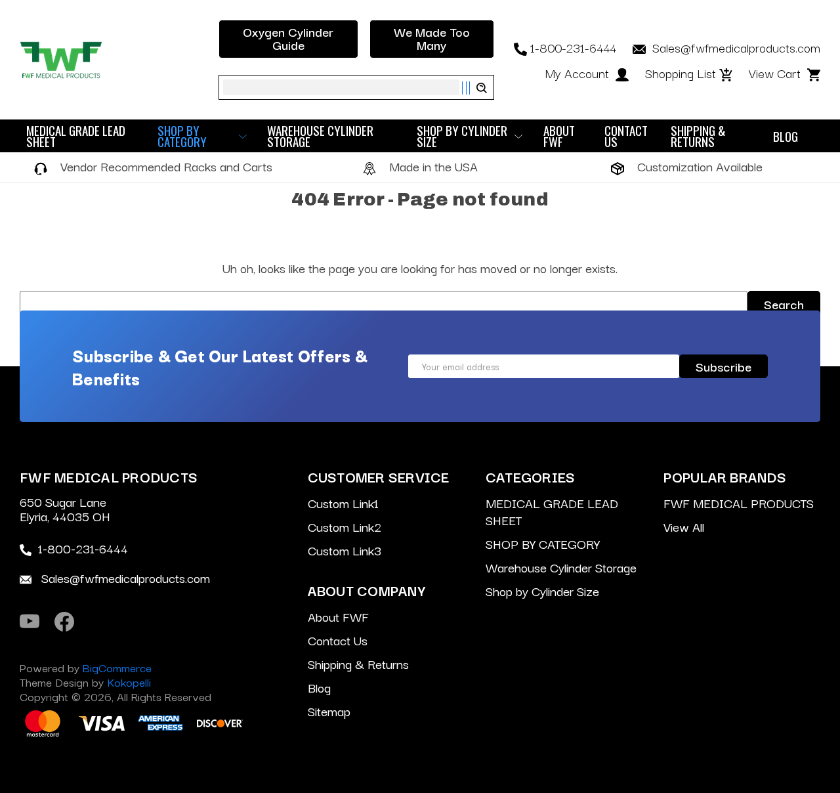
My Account (578, 73)
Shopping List (680, 73)
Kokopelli (129, 682)
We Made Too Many (432, 38)
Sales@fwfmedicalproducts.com (734, 47)
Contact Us (626, 136)
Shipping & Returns (698, 136)
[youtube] (29, 622)
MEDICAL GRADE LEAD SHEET (75, 136)
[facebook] (64, 622)
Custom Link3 (344, 550)
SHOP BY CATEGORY (182, 136)
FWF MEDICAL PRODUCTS (738, 503)
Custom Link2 (344, 526)
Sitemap (329, 711)
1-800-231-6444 (573, 47)
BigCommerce (117, 667)
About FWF (559, 136)
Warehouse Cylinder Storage (320, 136)
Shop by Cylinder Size (462, 136)
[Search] (474, 87)
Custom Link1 (343, 503)
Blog (785, 136)
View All (683, 526)
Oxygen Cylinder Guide (288, 38)
